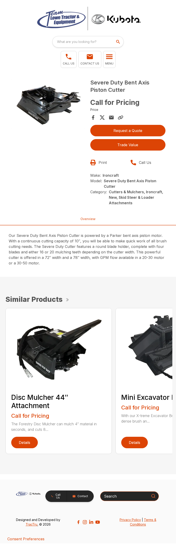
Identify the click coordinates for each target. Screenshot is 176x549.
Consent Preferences (25, 539)
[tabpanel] (48, 104)
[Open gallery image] (48, 104)
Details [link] (24, 442)
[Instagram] (84, 522)
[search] (118, 41)
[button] (69, 59)
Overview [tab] (88, 219)
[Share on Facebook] (93, 117)
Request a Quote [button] (127, 130)
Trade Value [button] (127, 145)
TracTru (31, 524)
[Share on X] (102, 117)
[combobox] (88, 41)
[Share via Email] (111, 117)
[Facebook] (78, 522)
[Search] (153, 496)
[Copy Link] (120, 117)
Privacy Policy (130, 520)
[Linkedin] (91, 522)
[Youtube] (97, 522)
